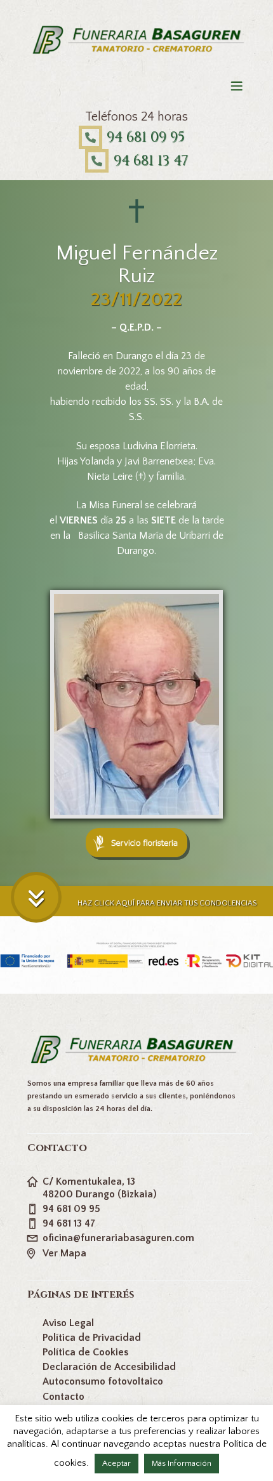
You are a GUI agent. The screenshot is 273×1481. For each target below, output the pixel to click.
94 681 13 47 (151, 161)
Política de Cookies (85, 1352)
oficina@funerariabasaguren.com (118, 1238)
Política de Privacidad (92, 1337)
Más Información (181, 1463)
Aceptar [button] (116, 1463)
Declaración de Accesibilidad (109, 1366)
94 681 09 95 (146, 137)
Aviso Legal (68, 1323)
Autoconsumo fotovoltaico (103, 1381)
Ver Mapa (64, 1253)
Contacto (63, 1396)
